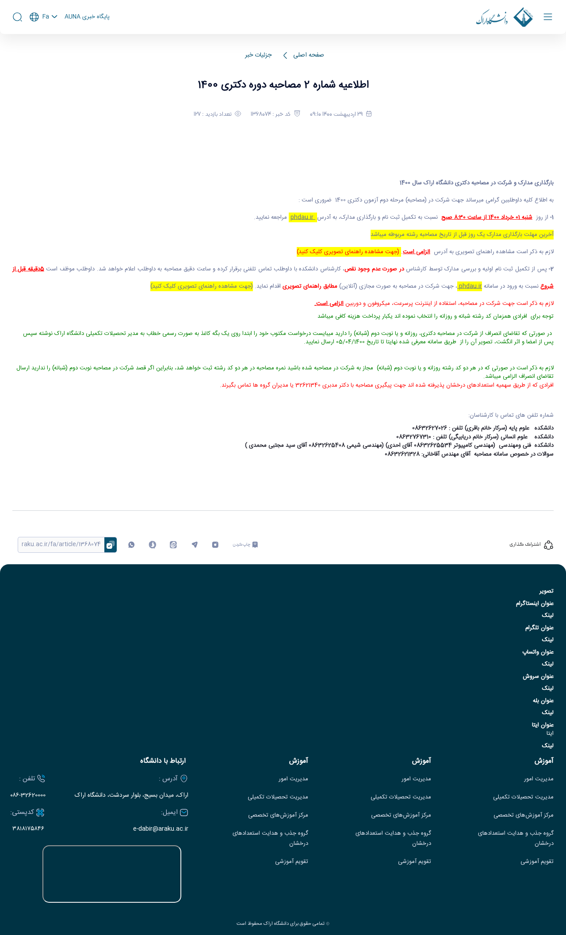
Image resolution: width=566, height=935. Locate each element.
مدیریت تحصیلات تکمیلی (523, 797)
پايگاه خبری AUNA (87, 17)
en (43, 41)
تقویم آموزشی (537, 862)
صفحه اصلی (308, 55)
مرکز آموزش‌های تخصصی (523, 815)
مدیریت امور (539, 779)
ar (44, 52)
